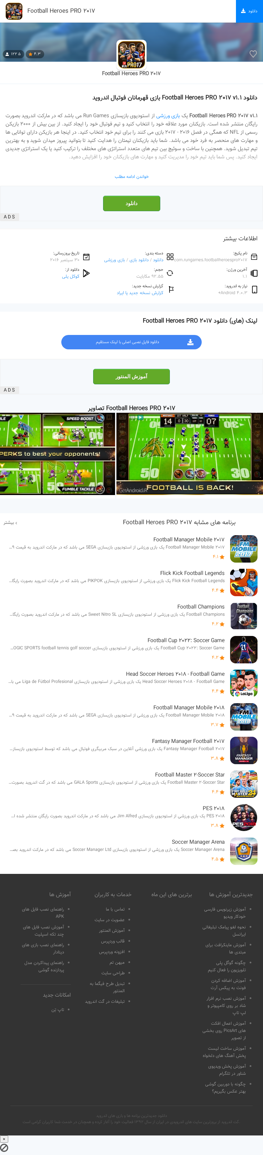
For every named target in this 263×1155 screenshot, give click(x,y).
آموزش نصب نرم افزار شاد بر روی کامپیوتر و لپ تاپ (226, 1005)
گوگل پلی (70, 276)
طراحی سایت (113, 973)
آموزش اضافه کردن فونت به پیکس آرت (228, 984)
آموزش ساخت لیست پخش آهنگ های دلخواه (224, 1052)
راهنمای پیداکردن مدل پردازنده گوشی (44, 967)
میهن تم (117, 962)
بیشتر (8, 523)
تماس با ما (115, 909)
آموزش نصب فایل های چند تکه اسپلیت (43, 931)
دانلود (132, 203)
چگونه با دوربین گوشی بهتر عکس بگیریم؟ (225, 1088)
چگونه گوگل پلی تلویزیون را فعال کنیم (227, 967)
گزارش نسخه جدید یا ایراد (140, 293)
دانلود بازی (139, 260)
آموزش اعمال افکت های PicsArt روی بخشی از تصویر (224, 1031)
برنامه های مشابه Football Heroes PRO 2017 (179, 523)
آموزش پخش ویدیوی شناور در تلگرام (227, 1070)
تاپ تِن (57, 1010)
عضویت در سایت (110, 920)
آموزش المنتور (131, 376)
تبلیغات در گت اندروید (105, 1001)
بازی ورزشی (168, 116)
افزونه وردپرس (112, 952)
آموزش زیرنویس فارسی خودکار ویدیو (225, 913)
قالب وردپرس (113, 941)
